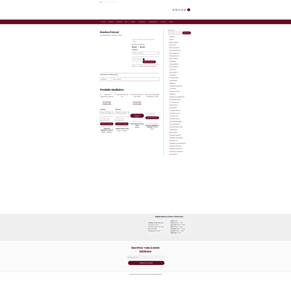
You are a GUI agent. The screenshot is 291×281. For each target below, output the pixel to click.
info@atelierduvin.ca (154, 231)
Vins (126, 22)
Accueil (103, 22)
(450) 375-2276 (152, 228)
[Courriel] (182, 10)
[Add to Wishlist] (144, 59)
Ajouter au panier (149, 62)
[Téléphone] (185, 10)
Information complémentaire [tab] (109, 74)
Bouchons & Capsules (143, 39)
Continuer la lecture (137, 115)
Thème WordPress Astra (155, 274)
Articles (163, 22)
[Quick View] (137, 112)
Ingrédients (142, 22)
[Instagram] (179, 10)
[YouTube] (173, 10)
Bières (133, 22)
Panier (171, 22)
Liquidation (119, 22)
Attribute (135, 49)
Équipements (153, 22)
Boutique (110, 22)
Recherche (171, 30)
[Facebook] (176, 10)
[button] (128, 22)
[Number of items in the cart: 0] (188, 9)
